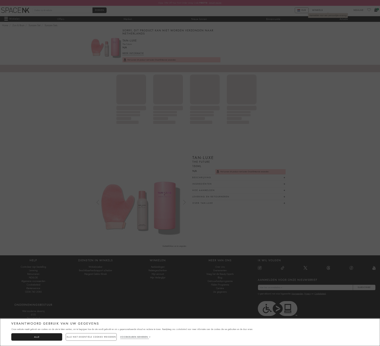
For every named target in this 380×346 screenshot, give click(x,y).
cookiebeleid (181, 329)
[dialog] (190, 332)
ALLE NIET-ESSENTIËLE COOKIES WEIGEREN (91, 336)
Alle (36, 336)
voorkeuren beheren (134, 336)
